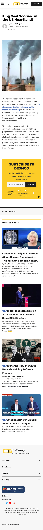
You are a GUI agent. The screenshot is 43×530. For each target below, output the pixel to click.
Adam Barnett (9, 321)
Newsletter (6, 499)
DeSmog (24, 4)
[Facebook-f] (3, 503)
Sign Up (31, 184)
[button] (21, 460)
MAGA (10, 331)
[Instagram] (14, 503)
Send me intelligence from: (11, 193)
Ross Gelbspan (16, 24)
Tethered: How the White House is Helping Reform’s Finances (19, 369)
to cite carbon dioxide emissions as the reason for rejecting (21, 107)
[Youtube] (10, 503)
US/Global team (23, 193)
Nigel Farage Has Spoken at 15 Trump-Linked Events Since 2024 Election (19, 314)
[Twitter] (7, 503)
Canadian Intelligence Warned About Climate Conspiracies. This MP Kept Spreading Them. (20, 257)
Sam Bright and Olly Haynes (14, 376)
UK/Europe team (24, 196)
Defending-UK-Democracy (18, 386)
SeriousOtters (14, 524)
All (20, 190)
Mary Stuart (8, 264)
